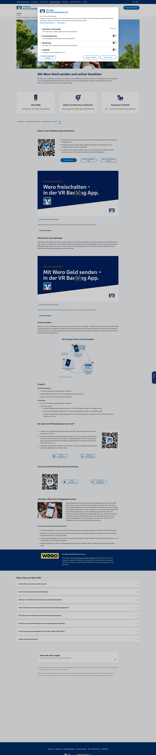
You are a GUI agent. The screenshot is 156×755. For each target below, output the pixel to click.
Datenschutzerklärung (47, 23)
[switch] (114, 36)
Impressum (61, 23)
